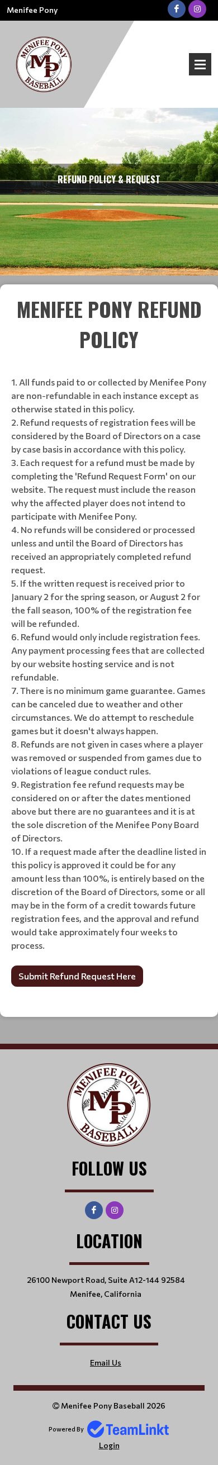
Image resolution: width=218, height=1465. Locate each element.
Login (109, 1445)
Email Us (105, 1362)
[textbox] (109, 642)
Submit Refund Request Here (77, 976)
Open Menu (200, 64)
